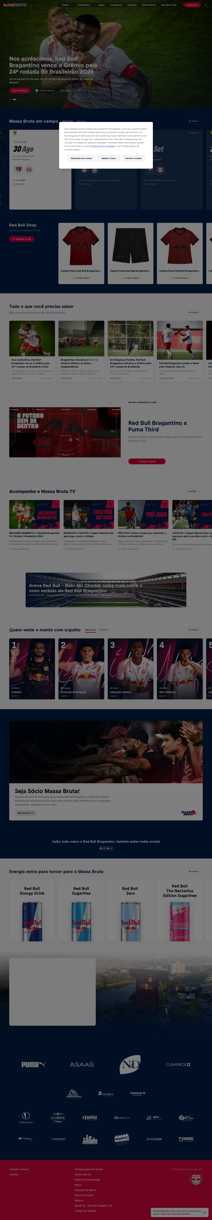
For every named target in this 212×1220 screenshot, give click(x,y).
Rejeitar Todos (109, 158)
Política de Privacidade (103, 146)
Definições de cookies (81, 158)
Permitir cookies (133, 158)
